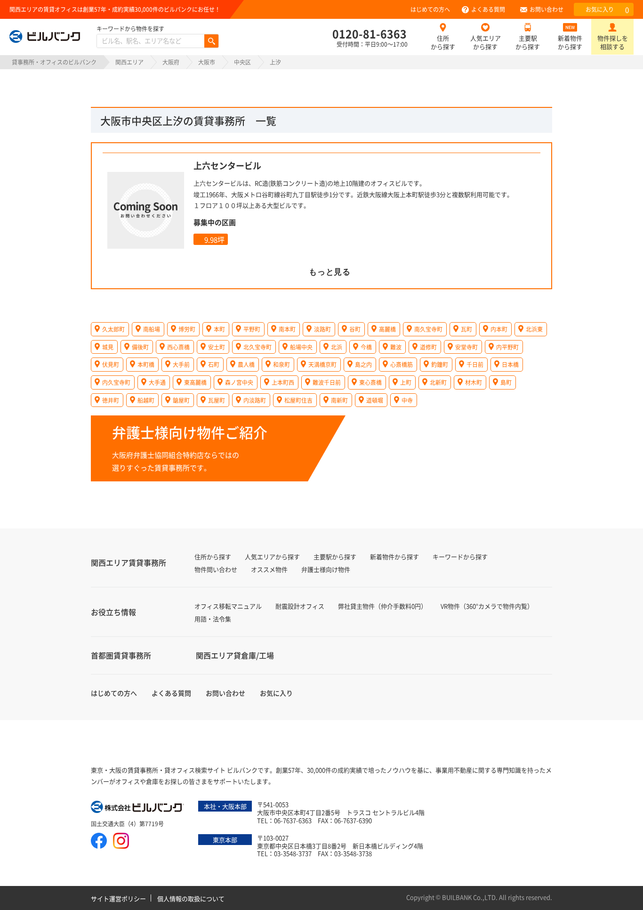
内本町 (498, 329)
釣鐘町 (439, 364)
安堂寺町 (466, 347)
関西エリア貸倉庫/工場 (235, 655)
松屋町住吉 (298, 400)
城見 (107, 347)
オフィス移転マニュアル (228, 605)
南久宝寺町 (428, 329)
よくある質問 (488, 9)
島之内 (363, 364)
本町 (219, 329)
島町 (506, 382)
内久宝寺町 (116, 382)
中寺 (407, 400)
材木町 (473, 382)
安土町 (216, 347)
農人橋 (246, 364)
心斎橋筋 (401, 364)
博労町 (186, 329)
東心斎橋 (370, 382)
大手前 (181, 364)
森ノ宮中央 (239, 382)
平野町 (251, 329)
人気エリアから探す (485, 42)
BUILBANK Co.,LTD (469, 897)
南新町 (339, 400)
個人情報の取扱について (191, 898)
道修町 (428, 347)
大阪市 (206, 62)
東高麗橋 (195, 382)
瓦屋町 (216, 400)
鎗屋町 (181, 400)
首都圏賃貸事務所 (121, 655)
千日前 (474, 364)
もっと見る (330, 272)
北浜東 (534, 329)
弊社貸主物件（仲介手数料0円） (382, 605)
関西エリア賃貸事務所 (128, 562)
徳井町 (110, 400)
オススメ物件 (269, 569)
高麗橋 (387, 329)
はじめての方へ (430, 9)
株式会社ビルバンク (138, 808)
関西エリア (129, 62)
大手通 (157, 382)
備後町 (140, 347)
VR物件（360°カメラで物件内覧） (487, 605)
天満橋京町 (322, 364)
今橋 (366, 347)
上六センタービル (227, 165)
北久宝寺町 (257, 347)
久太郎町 (113, 329)
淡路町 (322, 329)
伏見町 (110, 364)
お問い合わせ (546, 9)
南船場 (151, 329)
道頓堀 (374, 400)
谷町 (355, 329)
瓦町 (466, 329)
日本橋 (510, 364)
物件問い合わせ (215, 569)
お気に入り (607, 10)
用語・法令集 (212, 618)
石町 (213, 364)
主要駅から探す (527, 42)
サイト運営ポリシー (118, 898)
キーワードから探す (460, 556)
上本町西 (283, 382)
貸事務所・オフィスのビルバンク (54, 62)
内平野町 (507, 347)
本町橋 (145, 364)
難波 (396, 347)
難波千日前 (327, 382)
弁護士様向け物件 (325, 569)
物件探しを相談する (612, 42)
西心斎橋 (178, 347)
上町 (405, 382)
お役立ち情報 (113, 612)
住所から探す (443, 42)
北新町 (438, 382)
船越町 (145, 400)
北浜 (336, 347)
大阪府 (170, 62)
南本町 (287, 329)
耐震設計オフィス (299, 605)
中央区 (242, 62)
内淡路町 (254, 400)
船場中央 (301, 347)
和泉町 (281, 364)
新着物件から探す (570, 42)
